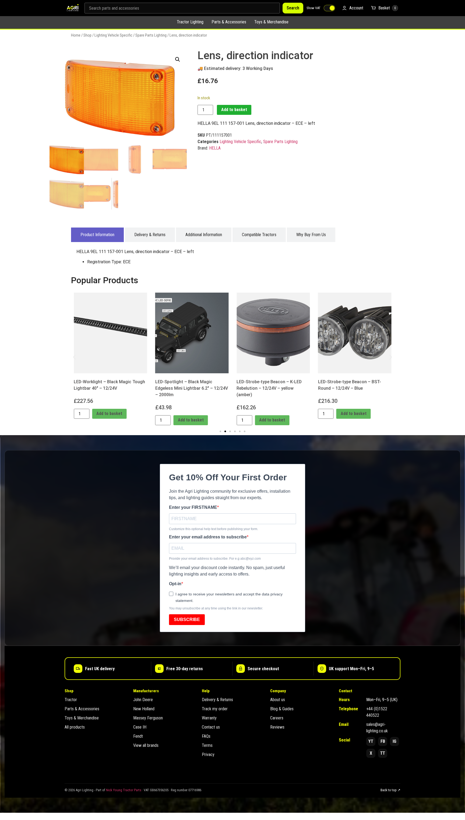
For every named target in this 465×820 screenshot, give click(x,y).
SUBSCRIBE (187, 619)
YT (370, 741)
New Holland (143, 708)
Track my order (215, 708)
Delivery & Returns (217, 699)
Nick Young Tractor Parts (123, 790)
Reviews (277, 727)
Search (293, 7)
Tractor (71, 699)
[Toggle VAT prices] (329, 8)
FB (383, 741)
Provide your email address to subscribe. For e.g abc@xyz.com (215, 558)
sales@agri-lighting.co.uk (377, 727)
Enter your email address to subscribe (208, 537)
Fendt (138, 736)
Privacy (208, 754)
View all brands (145, 745)
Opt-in (175, 584)
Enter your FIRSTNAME (193, 507)
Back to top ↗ (390, 790)
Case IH (139, 727)
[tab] (97, 235)
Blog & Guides (282, 708)
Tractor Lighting (190, 21)
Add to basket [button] (109, 413)
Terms (207, 745)
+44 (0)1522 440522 (376, 712)
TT (382, 753)
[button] (177, 59)
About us (277, 699)
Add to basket (234, 109)
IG (394, 741)
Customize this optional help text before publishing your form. (213, 529)
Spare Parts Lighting (151, 35)
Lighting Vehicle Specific (113, 35)
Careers (276, 717)
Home (75, 35)
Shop (87, 35)
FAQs (206, 736)
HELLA (215, 148)
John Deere (143, 699)
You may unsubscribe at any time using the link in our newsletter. (216, 608)
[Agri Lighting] (73, 8)
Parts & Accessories (229, 21)
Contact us (211, 727)
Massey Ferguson (148, 717)
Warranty (209, 717)
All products (75, 727)
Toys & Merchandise (271, 21)
